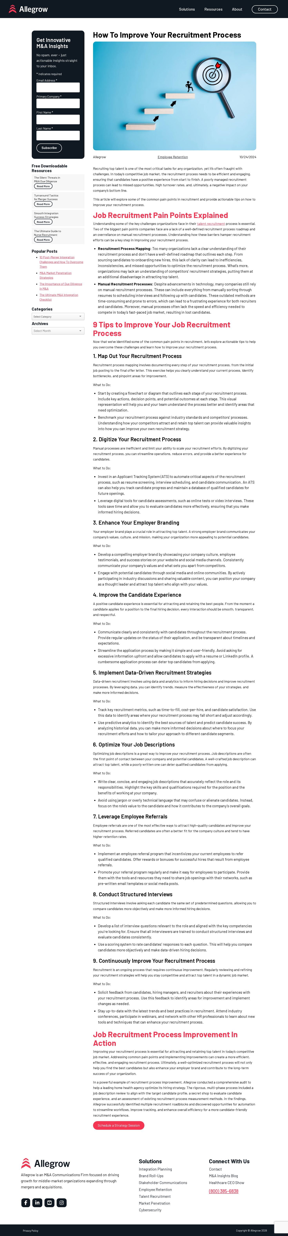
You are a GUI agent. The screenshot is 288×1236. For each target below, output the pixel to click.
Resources (213, 9)
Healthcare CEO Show (226, 1182)
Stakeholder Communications (163, 1182)
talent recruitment (211, 223)
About (237, 9)
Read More (43, 186)
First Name (44, 112)
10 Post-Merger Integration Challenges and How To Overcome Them (61, 261)
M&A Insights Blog (223, 1175)
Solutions (187, 9)
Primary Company (49, 96)
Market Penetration (154, 1203)
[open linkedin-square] (37, 1202)
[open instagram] (62, 1202)
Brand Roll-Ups (151, 1175)
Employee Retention (173, 157)
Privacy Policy (30, 1230)
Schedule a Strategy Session (119, 1125)
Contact (265, 9)
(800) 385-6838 (223, 1191)
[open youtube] (49, 1202)
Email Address (46, 80)
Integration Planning (155, 1169)
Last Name (44, 128)
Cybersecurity (150, 1210)
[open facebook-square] (25, 1202)
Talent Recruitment (155, 1196)
